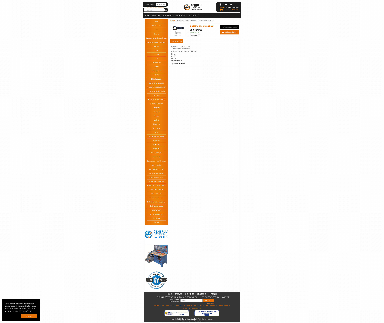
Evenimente (167, 15)
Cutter (156, 67)
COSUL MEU (179, 306)
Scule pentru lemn (156, 194)
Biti (157, 30)
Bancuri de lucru (156, 26)
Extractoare (156, 108)
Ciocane (156, 54)
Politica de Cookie (224, 306)
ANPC (162, 306)
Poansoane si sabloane (156, 136)
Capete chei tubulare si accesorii (156, 42)
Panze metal (156, 128)
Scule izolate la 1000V (156, 169)
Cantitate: (194, 36)
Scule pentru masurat (156, 198)
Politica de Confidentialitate (192, 308)
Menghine (156, 124)
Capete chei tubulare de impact (156, 38)
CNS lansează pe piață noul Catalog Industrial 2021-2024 (169, 20)
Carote (156, 46)
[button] (12, 316)
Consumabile (156, 62)
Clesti (156, 58)
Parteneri (193, 15)
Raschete (156, 149)
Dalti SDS (157, 75)
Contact (225, 297)
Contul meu (169, 306)
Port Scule (156, 140)
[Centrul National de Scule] (193, 7)
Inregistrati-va (150, 4)
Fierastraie (156, 112)
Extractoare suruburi (156, 103)
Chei (156, 50)
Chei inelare (193, 20)
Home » (172, 20)
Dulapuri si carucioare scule (156, 87)
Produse (156, 15)
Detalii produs (177, 41)
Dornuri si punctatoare (156, 83)
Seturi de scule (156, 210)
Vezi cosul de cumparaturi (229, 27)
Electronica (156, 95)
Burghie (156, 34)
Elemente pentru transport (156, 99)
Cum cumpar (188, 306)
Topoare (156, 222)
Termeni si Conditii (211, 306)
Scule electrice (156, 165)
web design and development (186, 321)
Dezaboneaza (210, 303)
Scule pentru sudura (156, 206)
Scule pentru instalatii (156, 189)
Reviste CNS (180, 15)
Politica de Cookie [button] (26, 311)
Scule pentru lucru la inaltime (156, 185)
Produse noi (156, 144)
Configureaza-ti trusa (210, 297)
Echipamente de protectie (156, 91)
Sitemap (156, 306)
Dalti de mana (156, 71)
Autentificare (161, 4)
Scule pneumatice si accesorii (156, 202)
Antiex (156, 21)
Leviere (156, 120)
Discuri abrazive (156, 79)
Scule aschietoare (156, 153)
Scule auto (156, 157)
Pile (156, 132)
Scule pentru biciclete (157, 173)
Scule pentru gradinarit (156, 181)
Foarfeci (156, 116)
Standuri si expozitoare (156, 214)
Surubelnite (156, 218)
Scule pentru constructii (156, 177)
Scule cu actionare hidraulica (156, 161)
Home (147, 15)
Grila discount (199, 306)
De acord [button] (29, 316)
